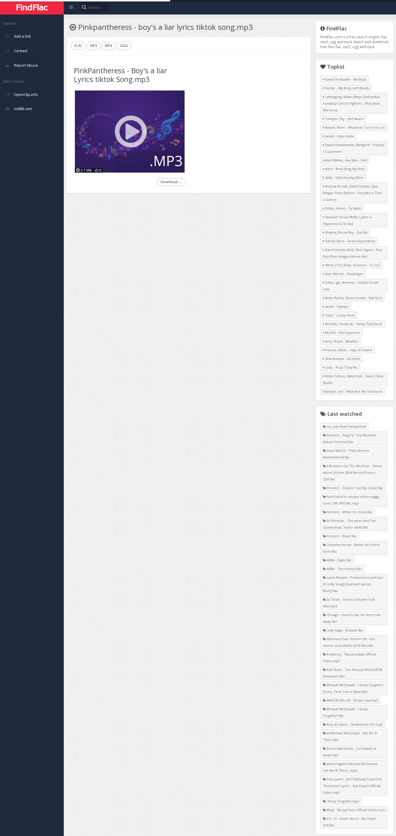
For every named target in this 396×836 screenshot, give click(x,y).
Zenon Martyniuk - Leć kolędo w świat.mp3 (349, 751)
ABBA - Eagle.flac (339, 560)
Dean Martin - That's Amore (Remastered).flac (346, 453)
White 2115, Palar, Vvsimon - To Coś (352, 265)
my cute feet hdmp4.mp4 (346, 426)
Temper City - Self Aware (344, 118)
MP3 (93, 45)
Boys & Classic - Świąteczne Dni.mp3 (354, 724)
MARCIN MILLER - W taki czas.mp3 (352, 700)
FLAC (78, 45)
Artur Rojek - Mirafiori (341, 341)
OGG (124, 45)
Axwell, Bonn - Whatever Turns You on (354, 127)
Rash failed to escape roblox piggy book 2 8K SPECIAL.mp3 (351, 499)
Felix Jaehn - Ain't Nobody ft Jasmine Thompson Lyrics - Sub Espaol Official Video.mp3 (352, 786)
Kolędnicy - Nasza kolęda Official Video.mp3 (349, 657)
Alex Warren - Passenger (343, 274)
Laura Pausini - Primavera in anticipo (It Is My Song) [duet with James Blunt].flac (353, 584)
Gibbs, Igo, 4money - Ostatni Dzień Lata (351, 285)
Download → (171, 181)
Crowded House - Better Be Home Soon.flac (351, 547)
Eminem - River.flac (341, 536)
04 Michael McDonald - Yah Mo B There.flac (350, 736)
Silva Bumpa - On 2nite (342, 358)
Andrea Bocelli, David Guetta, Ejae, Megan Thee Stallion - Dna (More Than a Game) (352, 193)
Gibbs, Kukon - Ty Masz (342, 208)
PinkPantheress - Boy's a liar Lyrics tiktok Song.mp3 (120, 74)
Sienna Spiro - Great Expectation (349, 241)
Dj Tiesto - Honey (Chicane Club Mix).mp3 (349, 602)
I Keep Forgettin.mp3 (342, 801)
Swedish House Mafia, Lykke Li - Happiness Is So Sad (348, 220)
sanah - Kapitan (336, 306)
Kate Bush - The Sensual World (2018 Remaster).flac (352, 672)
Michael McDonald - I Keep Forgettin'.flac (345, 712)
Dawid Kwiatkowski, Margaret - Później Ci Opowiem (353, 148)
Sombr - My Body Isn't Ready (346, 88)
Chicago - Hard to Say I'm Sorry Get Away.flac (352, 618)
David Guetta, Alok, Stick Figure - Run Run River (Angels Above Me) (352, 252)
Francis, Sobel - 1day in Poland (348, 350)
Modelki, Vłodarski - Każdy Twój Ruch (353, 324)
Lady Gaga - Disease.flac (344, 630)
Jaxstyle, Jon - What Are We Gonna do (353, 391)
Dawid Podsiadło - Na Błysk (345, 79)
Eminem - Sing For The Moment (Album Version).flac (349, 438)
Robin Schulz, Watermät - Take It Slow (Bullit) (353, 379)
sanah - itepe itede (339, 136)
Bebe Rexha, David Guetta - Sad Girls (353, 298)
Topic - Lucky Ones (339, 315)
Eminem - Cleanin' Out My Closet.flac (354, 488)
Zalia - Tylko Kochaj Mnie (344, 177)
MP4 (108, 45)
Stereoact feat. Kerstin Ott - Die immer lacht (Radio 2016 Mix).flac (349, 642)
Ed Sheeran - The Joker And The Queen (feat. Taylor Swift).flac (349, 523)
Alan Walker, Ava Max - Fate (345, 160)
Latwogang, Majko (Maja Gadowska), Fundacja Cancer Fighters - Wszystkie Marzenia (351, 103)
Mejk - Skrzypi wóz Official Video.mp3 (355, 810)
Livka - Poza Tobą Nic (341, 367)
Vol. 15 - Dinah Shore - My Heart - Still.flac (350, 821)
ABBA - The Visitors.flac (344, 569)
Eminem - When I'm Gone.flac (349, 512)
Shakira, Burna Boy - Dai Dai (346, 232)
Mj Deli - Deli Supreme (342, 332)
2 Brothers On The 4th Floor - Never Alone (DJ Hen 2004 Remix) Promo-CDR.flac (352, 472)
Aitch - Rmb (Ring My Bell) (344, 169)
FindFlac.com (32, 7)
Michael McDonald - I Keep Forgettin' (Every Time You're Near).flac (353, 688)
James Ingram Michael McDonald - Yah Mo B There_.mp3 (351, 767)
